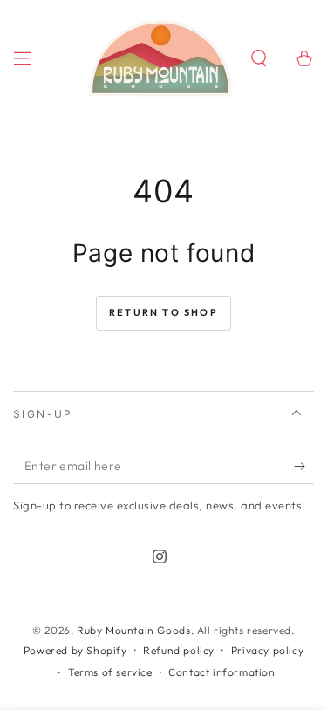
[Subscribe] (304, 466)
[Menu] (22, 58)
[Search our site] (259, 58)
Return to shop (163, 312)
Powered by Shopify (75, 650)
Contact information (221, 672)
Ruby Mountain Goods (133, 630)
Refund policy (179, 650)
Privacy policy (267, 650)
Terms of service (110, 672)
